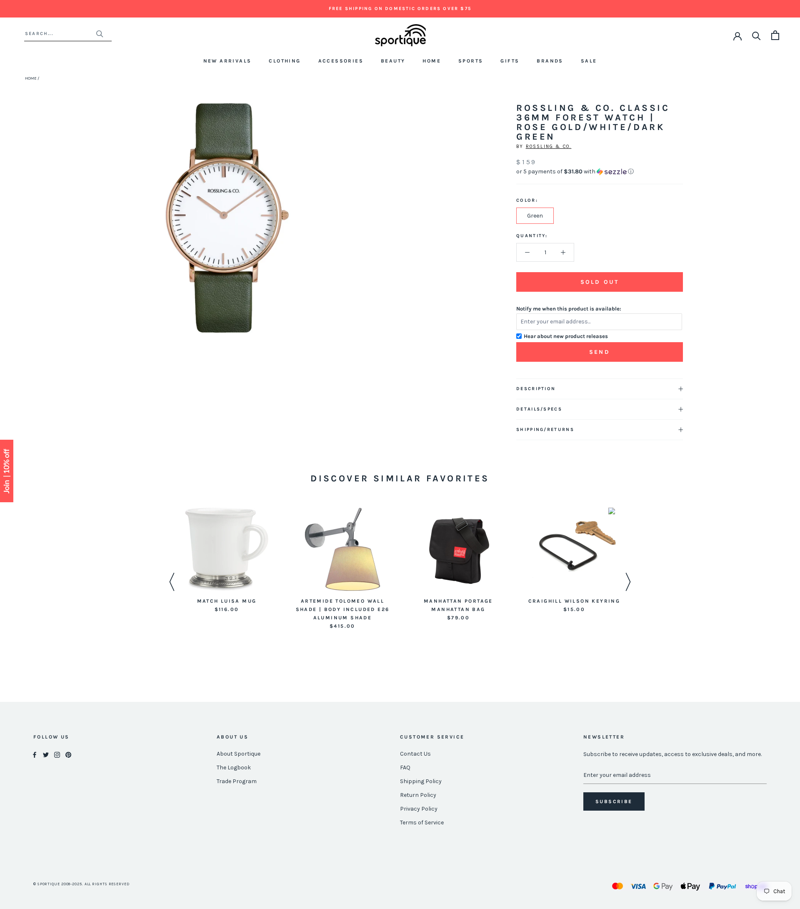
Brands (550, 61)
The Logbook (234, 767)
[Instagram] (57, 754)
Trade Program (237, 781)
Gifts (509, 61)
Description (535, 388)
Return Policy (418, 795)
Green (535, 215)
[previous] (121, 227)
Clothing (284, 61)
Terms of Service (422, 822)
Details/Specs (539, 409)
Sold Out (599, 281)
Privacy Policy (419, 808)
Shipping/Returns (545, 429)
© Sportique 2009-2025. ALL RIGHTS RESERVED (81, 884)
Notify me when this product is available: (568, 309)
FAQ (405, 767)
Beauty (393, 61)
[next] (332, 227)
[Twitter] (46, 754)
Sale (589, 61)
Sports (470, 61)
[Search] (756, 35)
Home (431, 61)
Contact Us (415, 753)
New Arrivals (227, 61)
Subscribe (613, 801)
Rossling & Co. (549, 146)
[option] (226, 561)
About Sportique (238, 753)
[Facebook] (35, 754)
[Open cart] (775, 35)
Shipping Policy (421, 781)
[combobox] (60, 33)
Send (599, 352)
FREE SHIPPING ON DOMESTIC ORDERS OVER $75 (400, 8)
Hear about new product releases (566, 336)
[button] (599, 171)
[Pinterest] (68, 754)
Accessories (340, 61)
